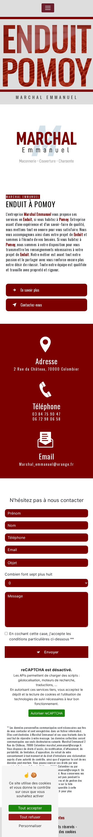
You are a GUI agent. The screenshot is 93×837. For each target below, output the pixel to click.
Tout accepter (30, 808)
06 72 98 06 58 (47, 419)
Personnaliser (30, 826)
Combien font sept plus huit (28, 574)
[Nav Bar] (48, 7)
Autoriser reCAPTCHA (47, 713)
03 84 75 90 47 (46, 414)
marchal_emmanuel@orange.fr (46, 464)
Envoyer (51, 652)
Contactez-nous (31, 305)
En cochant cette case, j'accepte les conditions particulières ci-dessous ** (41, 636)
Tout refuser (30, 817)
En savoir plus (30, 290)
